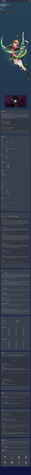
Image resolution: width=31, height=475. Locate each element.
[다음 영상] (25, 101)
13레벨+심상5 (16, 216)
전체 (2, 216)
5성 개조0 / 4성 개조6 (4, 355)
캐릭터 (2, 3)
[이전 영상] (5, 101)
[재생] (15, 101)
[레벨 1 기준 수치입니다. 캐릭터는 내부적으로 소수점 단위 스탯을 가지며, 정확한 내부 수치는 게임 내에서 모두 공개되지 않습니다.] (4, 320)
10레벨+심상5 (9, 216)
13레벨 (13, 216)
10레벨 (5, 216)
